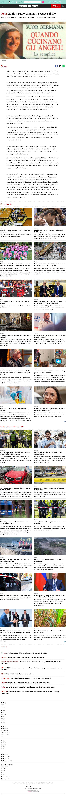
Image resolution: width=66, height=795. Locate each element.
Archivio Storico (5, 730)
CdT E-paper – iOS (5, 759)
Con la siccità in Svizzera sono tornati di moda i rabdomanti (26, 678)
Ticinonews (4, 773)
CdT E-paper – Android (6, 761)
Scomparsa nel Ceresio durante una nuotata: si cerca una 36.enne (25, 683)
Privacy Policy (28, 784)
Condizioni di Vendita (6, 779)
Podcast (3, 706)
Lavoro (3, 720)
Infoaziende (4, 737)
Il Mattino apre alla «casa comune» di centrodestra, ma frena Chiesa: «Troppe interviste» (30, 692)
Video (2, 705)
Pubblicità (3, 715)
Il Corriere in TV (4, 735)
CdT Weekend (4, 729)
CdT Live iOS (4, 754)
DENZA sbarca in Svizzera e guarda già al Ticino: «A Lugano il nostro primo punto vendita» (31, 668)
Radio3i (3, 771)
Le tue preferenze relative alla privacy (33, 788)
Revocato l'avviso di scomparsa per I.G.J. (17, 674)
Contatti (3, 712)
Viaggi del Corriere (5, 718)
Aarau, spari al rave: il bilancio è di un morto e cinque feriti (24, 657)
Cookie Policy (28, 786)
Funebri (3, 722)
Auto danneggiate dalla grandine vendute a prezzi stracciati (24, 653)
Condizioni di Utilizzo (6, 777)
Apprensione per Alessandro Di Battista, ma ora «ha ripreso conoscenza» (28, 687)
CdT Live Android (5, 757)
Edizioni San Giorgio (6, 732)
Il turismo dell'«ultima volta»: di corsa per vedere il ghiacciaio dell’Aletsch (31, 662)
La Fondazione (4, 767)
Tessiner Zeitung (5, 774)
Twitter (3, 747)
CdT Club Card (4, 717)
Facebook (3, 742)
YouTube (3, 749)
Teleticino (3, 769)
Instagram (3, 744)
